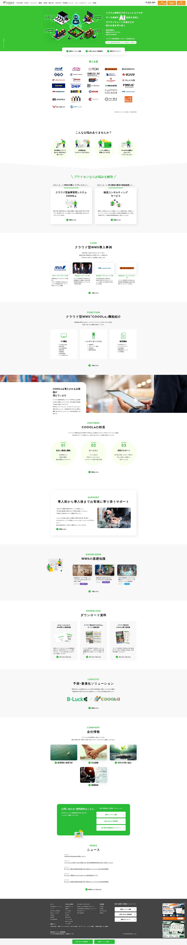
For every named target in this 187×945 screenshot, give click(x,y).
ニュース (89, 2)
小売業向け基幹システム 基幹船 (101, 926)
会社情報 (94, 2)
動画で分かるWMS (69, 921)
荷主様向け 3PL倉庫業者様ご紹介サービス (85, 906)
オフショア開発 (90, 926)
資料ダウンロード (181, 3)
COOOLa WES (58, 2)
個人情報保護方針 (54, 919)
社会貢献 (101, 908)
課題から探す (51, 2)
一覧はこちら (95, 293)
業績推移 (101, 912)
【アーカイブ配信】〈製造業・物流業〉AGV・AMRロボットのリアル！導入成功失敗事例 (86, 869)
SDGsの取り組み (103, 910)
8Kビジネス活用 (74, 926)
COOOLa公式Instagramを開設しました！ (75, 856)
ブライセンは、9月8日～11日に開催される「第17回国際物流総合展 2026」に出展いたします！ (88, 862)
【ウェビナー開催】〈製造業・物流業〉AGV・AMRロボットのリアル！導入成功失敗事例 (86, 881)
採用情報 (52, 917)
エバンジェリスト (33, 2)
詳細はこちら (72, 219)
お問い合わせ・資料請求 (111, 821)
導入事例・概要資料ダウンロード (111, 828)
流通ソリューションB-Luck (63, 926)
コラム (76, 2)
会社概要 (101, 906)
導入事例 (45, 2)
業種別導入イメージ (69, 906)
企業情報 (52, 915)
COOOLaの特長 (19, 2)
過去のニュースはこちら (95, 889)
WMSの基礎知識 (80, 912)
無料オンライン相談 (162, 3)
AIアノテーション (82, 926)
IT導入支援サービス (81, 910)
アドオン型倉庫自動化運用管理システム (120, 42)
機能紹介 (40, 2)
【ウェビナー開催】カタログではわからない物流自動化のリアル (81, 875)
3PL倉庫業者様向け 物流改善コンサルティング (86, 908)
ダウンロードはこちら (65, 656)
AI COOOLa (26, 2)
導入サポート (68, 912)
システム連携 (68, 910)
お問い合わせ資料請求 (172, 3)
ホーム (52, 904)
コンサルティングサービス (83, 904)
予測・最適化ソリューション (68, 2)
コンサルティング (82, 2)
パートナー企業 (68, 919)
